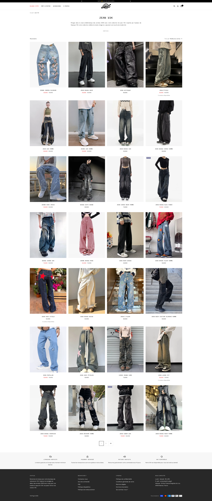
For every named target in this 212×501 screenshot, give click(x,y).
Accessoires (57, 6)
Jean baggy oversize (48, 433)
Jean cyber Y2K (125, 433)
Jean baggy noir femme (164, 433)
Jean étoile (163, 90)
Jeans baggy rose (86, 260)
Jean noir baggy (125, 260)
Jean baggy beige (86, 316)
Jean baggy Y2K (125, 149)
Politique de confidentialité (124, 479)
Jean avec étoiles (87, 375)
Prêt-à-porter (45, 6)
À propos (66, 6)
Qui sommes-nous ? (122, 489)
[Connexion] (178, 6)
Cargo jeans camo (125, 375)
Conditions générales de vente (125, 482)
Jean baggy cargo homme (164, 149)
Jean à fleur (125, 316)
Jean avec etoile (48, 316)
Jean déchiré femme (87, 433)
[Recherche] (174, 6)
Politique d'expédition (84, 487)
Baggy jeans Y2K (48, 260)
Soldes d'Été (34, 6)
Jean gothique (125, 90)
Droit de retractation (122, 487)
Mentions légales (121, 484)
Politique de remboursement (86, 489)
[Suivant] (110, 443)
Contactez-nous (83, 479)
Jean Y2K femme (48, 149)
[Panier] (181, 6)
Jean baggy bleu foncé (164, 205)
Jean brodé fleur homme (164, 260)
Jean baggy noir (87, 90)
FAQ (79, 484)
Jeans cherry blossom (48, 90)
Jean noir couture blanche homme (164, 316)
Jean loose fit (164, 375)
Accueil (31, 12)
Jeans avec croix (48, 205)
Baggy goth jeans (86, 205)
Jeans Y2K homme (87, 149)
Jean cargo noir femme (125, 205)
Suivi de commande (83, 482)
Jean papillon (48, 375)
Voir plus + (106, 31)
